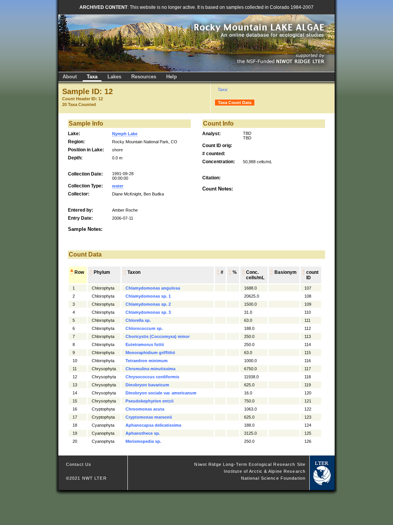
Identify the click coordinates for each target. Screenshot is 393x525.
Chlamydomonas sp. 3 (148, 312)
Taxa (92, 76)
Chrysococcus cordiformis (152, 376)
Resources (143, 76)
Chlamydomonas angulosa (152, 288)
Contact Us (78, 464)
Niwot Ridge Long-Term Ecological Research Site (249, 464)
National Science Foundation (273, 478)
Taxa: (223, 89)
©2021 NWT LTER (86, 478)
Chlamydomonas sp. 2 (148, 304)
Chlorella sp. (138, 320)
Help (171, 76)
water (117, 186)
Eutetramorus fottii (144, 344)
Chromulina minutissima (150, 368)
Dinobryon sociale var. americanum (160, 393)
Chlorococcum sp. (144, 328)
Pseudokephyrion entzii (149, 401)
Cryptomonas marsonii (148, 417)
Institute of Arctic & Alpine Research (264, 471)
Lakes (114, 76)
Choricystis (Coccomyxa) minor (157, 336)
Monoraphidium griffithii (150, 352)
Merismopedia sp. (143, 441)
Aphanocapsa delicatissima (153, 425)
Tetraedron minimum (146, 360)
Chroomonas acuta (144, 409)
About (70, 76)
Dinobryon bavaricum (147, 385)
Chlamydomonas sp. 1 (148, 296)
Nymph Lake (124, 133)
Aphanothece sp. (142, 433)
